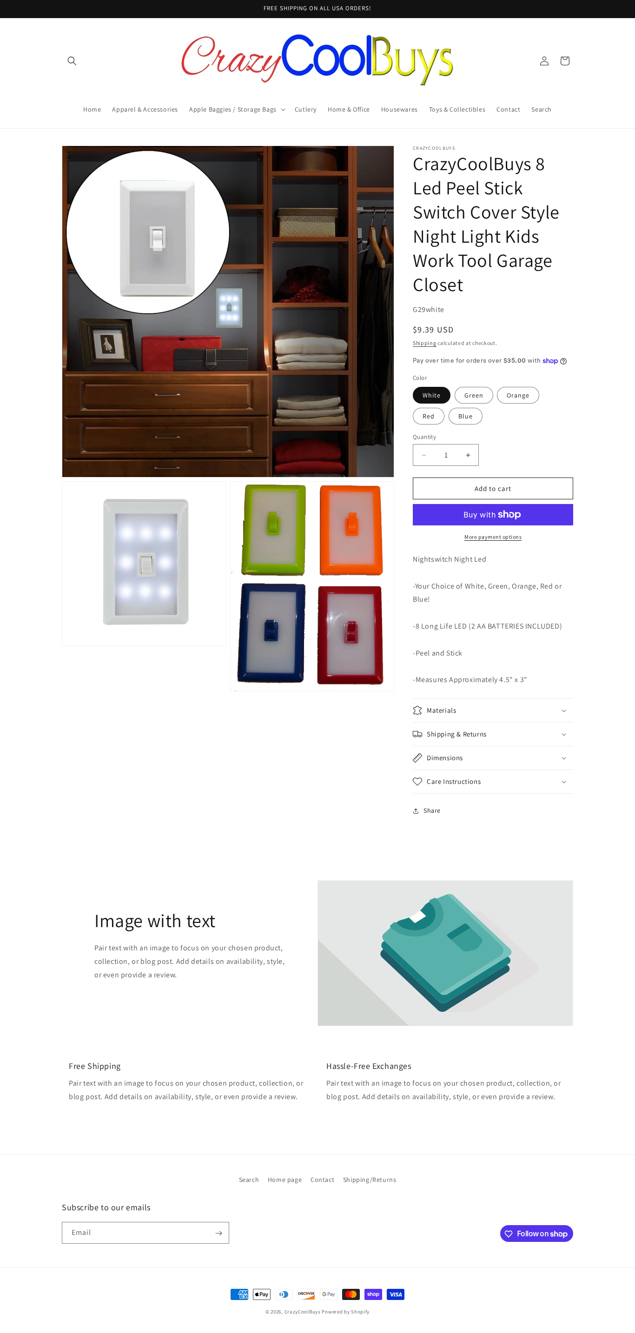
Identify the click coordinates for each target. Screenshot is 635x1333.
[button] (72, 61)
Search (249, 1179)
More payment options (493, 536)
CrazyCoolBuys (302, 1311)
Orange (518, 395)
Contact (322, 1179)
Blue (465, 416)
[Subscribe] (218, 1233)
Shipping (425, 342)
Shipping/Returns (370, 1179)
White (432, 395)
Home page (285, 1179)
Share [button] (432, 810)
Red (429, 416)
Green (473, 395)
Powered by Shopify (346, 1311)
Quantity (424, 437)
